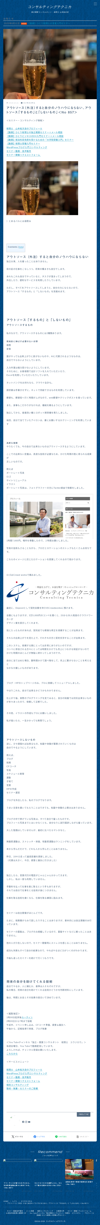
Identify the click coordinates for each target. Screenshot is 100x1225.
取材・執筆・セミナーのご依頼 (23, 1088)
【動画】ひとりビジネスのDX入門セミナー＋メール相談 (35, 136)
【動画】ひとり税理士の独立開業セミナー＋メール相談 (35, 132)
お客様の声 (60, 1211)
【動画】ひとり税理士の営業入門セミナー (51, 1215)
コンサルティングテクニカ (49, 6)
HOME (6, 1201)
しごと (14, 1201)
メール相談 (30, 1211)
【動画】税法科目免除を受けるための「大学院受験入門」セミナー (40, 140)
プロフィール (89, 1213)
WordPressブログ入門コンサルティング (27, 147)
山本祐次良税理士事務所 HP (16, 1213)
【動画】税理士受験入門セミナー (23, 144)
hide (21, 247)
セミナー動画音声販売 (15, 1211)
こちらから (12, 1054)
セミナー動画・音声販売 (19, 151)
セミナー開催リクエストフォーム (24, 155)
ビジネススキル (29, 103)
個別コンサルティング (18, 1085)
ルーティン (27, 1017)
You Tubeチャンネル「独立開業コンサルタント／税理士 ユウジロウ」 (55, 1213)
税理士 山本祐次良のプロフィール (24, 129)
